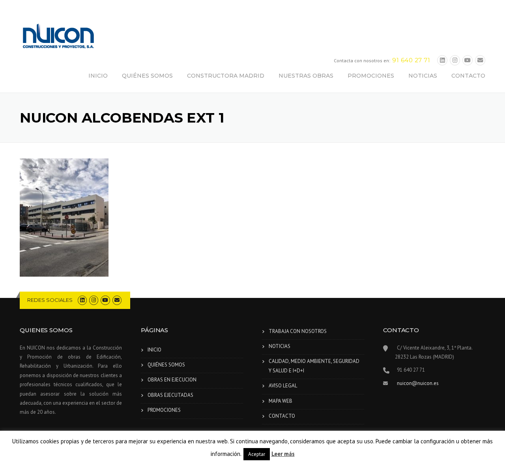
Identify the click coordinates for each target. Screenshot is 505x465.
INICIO (98, 75)
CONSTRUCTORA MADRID (225, 75)
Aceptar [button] (256, 454)
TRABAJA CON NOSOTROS (298, 331)
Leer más (283, 454)
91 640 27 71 (411, 60)
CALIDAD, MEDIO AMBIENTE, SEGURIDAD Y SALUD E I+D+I (314, 366)
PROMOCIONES (371, 75)
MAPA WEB (280, 401)
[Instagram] (455, 60)
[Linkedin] (442, 60)
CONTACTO (468, 75)
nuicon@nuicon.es (418, 383)
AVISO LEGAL (283, 385)
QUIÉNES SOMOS (147, 75)
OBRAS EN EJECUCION (172, 379)
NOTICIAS (422, 75)
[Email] (480, 60)
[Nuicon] (59, 37)
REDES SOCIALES (50, 300)
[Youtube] (467, 60)
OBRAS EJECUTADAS (170, 395)
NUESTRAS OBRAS (306, 75)
